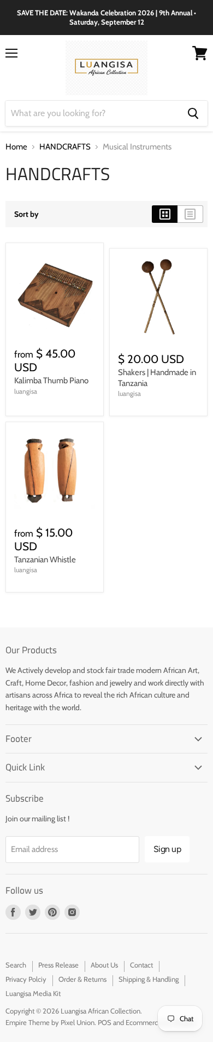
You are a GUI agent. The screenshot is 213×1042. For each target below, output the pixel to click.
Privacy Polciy (25, 979)
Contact (141, 964)
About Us (104, 964)
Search (15, 964)
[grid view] (164, 214)
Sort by (26, 214)
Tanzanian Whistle (45, 560)
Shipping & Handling (149, 979)
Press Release (58, 964)
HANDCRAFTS (65, 147)
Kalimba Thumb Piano (51, 380)
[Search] (193, 113)
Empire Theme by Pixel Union (49, 1022)
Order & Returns (82, 979)
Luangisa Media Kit (33, 993)
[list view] (190, 214)
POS (104, 1022)
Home (16, 147)
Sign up (167, 849)
